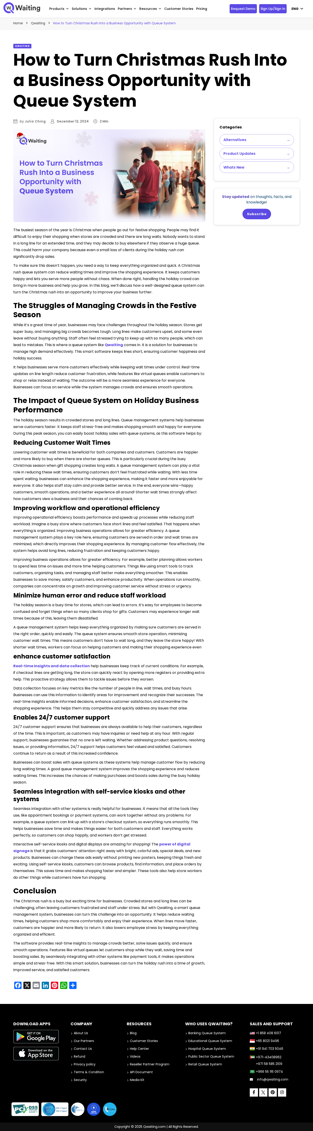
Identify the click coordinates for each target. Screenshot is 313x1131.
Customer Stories (178, 8)
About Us (81, 1033)
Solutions (79, 8)
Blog (133, 1033)
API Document (141, 1072)
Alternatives (256, 139)
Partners (125, 8)
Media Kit (137, 1080)
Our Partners (84, 1041)
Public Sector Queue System (211, 1056)
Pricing (201, 8)
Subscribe (257, 214)
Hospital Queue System (207, 1048)
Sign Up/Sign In (273, 8)
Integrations (104, 8)
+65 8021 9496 (267, 1041)
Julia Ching (35, 121)
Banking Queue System (207, 1033)
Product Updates (256, 153)
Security (80, 1080)
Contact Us (83, 1048)
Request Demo (243, 8)
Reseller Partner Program (149, 1064)
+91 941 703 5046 (269, 1048)
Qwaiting (22, 46)
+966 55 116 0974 (269, 1071)
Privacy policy (85, 1064)
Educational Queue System (210, 1041)
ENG (295, 8)
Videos (135, 1056)
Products (56, 8)
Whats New (256, 167)
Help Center (139, 1048)
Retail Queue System (205, 1064)
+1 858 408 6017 (268, 1033)
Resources (148, 8)
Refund (79, 1056)
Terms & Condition (89, 1072)
